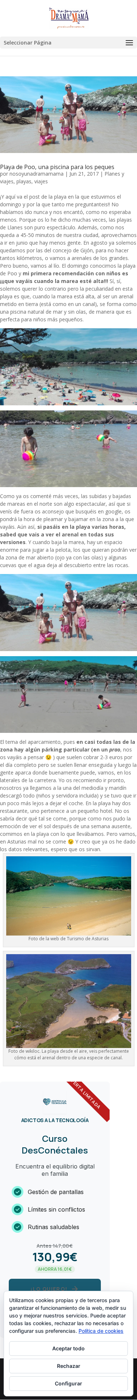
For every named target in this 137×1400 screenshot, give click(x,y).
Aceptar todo (68, 1348)
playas (23, 181)
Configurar (68, 1383)
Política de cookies (101, 1331)
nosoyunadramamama (36, 173)
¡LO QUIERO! (54, 1289)
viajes (41, 181)
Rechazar (68, 1366)
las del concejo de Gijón (64, 250)
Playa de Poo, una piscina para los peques (57, 167)
